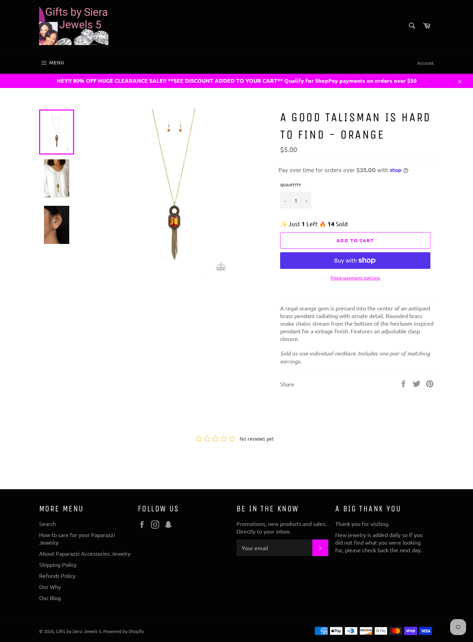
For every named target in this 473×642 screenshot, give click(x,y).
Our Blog (50, 597)
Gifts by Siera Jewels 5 (78, 631)
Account (425, 63)
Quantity (290, 184)
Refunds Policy (57, 575)
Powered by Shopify (123, 631)
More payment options (355, 277)
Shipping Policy (58, 564)
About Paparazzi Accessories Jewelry (85, 553)
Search (47, 523)
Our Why (50, 586)
